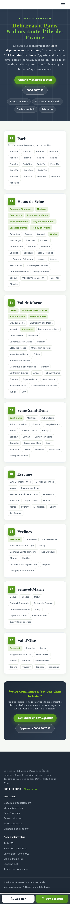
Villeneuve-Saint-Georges (23, 366)
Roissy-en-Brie (39, 615)
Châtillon (14, 252)
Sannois (40, 667)
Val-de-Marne (29, 303)
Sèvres (53, 259)
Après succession (13, 823)
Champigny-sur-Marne (41, 322)
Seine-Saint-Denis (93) (16, 853)
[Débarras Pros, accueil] (12, 4)
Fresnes (14, 379)
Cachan (41, 341)
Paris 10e (27, 164)
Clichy (53, 234)
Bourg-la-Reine (41, 271)
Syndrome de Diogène (16, 828)
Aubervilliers (48, 418)
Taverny (26, 667)
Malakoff (45, 246)
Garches (55, 277)
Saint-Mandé (49, 379)
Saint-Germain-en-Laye (22, 545)
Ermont (13, 660)
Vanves (41, 259)
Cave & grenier (12, 813)
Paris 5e (14, 157)
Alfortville (33, 335)
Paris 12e (54, 164)
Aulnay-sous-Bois (19, 424)
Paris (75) (9, 843)
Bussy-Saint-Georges (20, 622)
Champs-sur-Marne (20, 609)
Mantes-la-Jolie (49, 539)
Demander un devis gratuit (35, 718)
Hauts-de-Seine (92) (15, 848)
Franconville (42, 654)
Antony (28, 234)
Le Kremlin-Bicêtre (19, 373)
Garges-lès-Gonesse (20, 654)
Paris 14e (28, 170)
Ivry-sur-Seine (17, 316)
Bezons (13, 667)
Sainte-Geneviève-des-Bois (24, 494)
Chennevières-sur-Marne (44, 385)
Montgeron (39, 506)
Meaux (13, 597)
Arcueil (37, 373)
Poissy (42, 545)
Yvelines (24, 532)
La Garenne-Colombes (21, 259)
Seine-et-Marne (30, 589)
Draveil (46, 500)
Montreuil (31, 418)
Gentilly (45, 366)
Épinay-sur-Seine (43, 436)
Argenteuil (15, 648)
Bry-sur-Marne (30, 379)
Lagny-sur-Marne (18, 615)
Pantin (13, 430)
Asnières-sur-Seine (37, 215)
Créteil (13, 310)
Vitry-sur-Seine (17, 322)
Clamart (41, 234)
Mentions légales (12, 887)
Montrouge (15, 240)
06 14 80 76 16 (35, 90)
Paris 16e (14, 176)
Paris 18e (41, 176)
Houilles (26, 558)
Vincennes (27, 329)
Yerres (13, 506)
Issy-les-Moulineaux (44, 221)
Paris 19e (55, 176)
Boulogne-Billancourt (21, 209)
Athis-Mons (48, 494)
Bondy (45, 430)
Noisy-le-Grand (52, 424)
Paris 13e (14, 170)
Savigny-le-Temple (43, 603)
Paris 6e (27, 157)
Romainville (54, 449)
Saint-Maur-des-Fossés (34, 310)
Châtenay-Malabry (19, 271)
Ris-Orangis (15, 513)
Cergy (43, 648)
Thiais (37, 354)
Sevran (26, 436)
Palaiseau (15, 500)
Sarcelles (30, 648)
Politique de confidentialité (36, 887)
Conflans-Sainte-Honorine (23, 551)
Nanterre (41, 209)
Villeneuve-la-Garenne (34, 277)
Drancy (36, 424)
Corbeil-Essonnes (45, 481)
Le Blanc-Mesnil (29, 430)
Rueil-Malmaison (19, 221)
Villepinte (14, 449)
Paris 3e (40, 151)
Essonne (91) (11, 864)
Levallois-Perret (18, 227)
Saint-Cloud (16, 265)
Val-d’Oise (26, 640)
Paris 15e (42, 170)
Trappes (46, 564)
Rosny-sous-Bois (32, 443)
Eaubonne (54, 667)
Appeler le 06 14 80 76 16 (35, 728)
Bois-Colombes (45, 252)
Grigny (53, 506)
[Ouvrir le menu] (63, 5)
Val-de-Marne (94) (14, 859)
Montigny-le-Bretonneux (22, 570)
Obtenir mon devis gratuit (35, 80)
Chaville (14, 284)
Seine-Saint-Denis (32, 410)
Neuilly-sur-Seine (41, 227)
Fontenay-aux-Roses (37, 265)
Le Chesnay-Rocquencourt (23, 564)
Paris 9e (14, 164)
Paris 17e (28, 176)
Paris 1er (14, 151)
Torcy (38, 609)
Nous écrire (31, 789)
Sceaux (13, 277)
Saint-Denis (16, 418)
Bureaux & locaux (13, 818)
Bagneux (28, 252)
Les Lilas (39, 449)
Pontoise (26, 660)
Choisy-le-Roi (16, 335)
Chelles (25, 597)
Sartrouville (31, 539)
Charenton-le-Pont (40, 348)
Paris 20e (14, 182)
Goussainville (42, 660)
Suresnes (30, 240)
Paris (22, 138)
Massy (13, 488)
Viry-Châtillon (31, 500)
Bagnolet (14, 443)
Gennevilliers (16, 246)
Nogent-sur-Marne (19, 354)
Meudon (32, 246)
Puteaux (44, 240)
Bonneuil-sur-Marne (20, 360)
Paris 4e (53, 151)
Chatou (13, 558)
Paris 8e (53, 157)
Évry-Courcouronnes (20, 481)
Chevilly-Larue (53, 373)
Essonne (24, 474)
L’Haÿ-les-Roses (18, 348)
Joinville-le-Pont (18, 385)
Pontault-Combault (19, 603)
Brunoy (24, 506)
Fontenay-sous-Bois (48, 329)
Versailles (15, 539)
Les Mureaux (48, 551)
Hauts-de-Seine (30, 201)
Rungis (13, 391)
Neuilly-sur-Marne (19, 455)
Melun (37, 597)
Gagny (49, 443)
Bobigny (14, 436)
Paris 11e (41, 164)
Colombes (15, 234)
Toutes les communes (16, 869)
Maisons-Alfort (38, 316)
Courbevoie (16, 215)
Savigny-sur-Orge (30, 488)
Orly (23, 391)
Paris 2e (27, 151)
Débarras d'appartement (17, 802)
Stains (27, 449)
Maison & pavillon (13, 808)
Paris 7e (40, 157)
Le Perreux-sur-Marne (21, 341)
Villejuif (13, 329)
